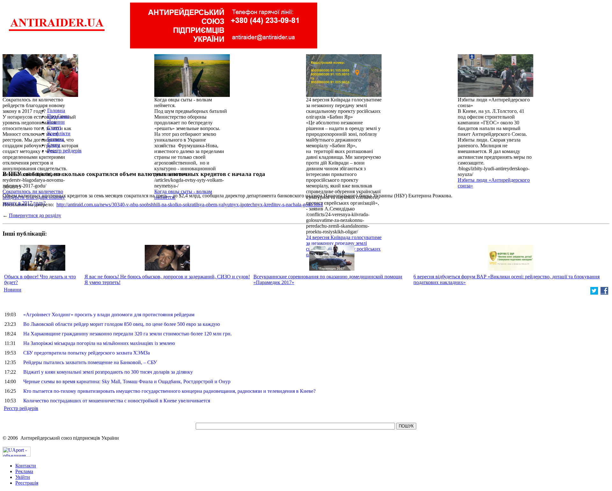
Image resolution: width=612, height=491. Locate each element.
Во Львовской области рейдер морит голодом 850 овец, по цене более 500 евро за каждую (121, 324)
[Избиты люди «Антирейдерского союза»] (495, 95)
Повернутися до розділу (35, 215)
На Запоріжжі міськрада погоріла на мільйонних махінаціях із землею (99, 343)
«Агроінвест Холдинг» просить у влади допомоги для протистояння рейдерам (108, 314)
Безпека (55, 139)
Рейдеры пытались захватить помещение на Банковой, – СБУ (90, 362)
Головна (56, 110)
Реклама (24, 471)
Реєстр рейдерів (64, 150)
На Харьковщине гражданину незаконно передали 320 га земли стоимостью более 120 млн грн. (127, 333)
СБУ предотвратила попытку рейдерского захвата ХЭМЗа (86, 352)
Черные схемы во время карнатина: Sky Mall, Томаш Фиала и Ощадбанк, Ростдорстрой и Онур (126, 381)
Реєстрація (26, 483)
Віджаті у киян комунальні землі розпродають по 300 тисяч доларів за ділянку (108, 372)
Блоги (53, 145)
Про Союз (58, 116)
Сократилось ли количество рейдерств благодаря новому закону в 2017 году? (34, 197)
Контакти (25, 465)
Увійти (22, 477)
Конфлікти (58, 133)
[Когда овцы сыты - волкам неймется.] (192, 95)
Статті (54, 127)
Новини (56, 122)
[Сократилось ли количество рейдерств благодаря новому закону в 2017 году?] (40, 95)
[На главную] (57, 30)
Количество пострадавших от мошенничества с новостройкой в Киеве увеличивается (116, 400)
